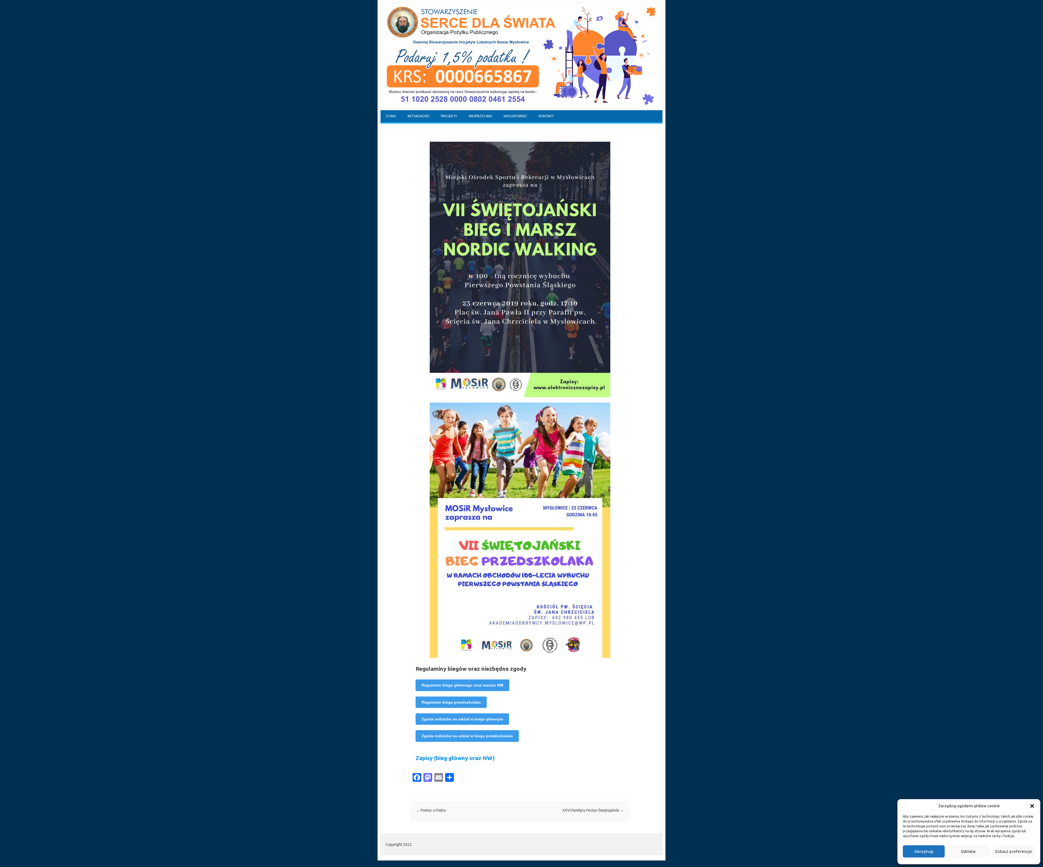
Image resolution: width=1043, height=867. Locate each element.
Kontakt (546, 116)
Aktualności (418, 116)
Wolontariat (515, 116)
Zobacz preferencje (1013, 851)
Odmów (968, 851)
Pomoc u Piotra (431, 810)
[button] (1032, 806)
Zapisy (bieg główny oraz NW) (455, 758)
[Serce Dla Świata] (521, 109)
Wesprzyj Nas (480, 116)
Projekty (449, 116)
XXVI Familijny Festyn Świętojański (593, 810)
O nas (391, 116)
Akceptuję (924, 851)
